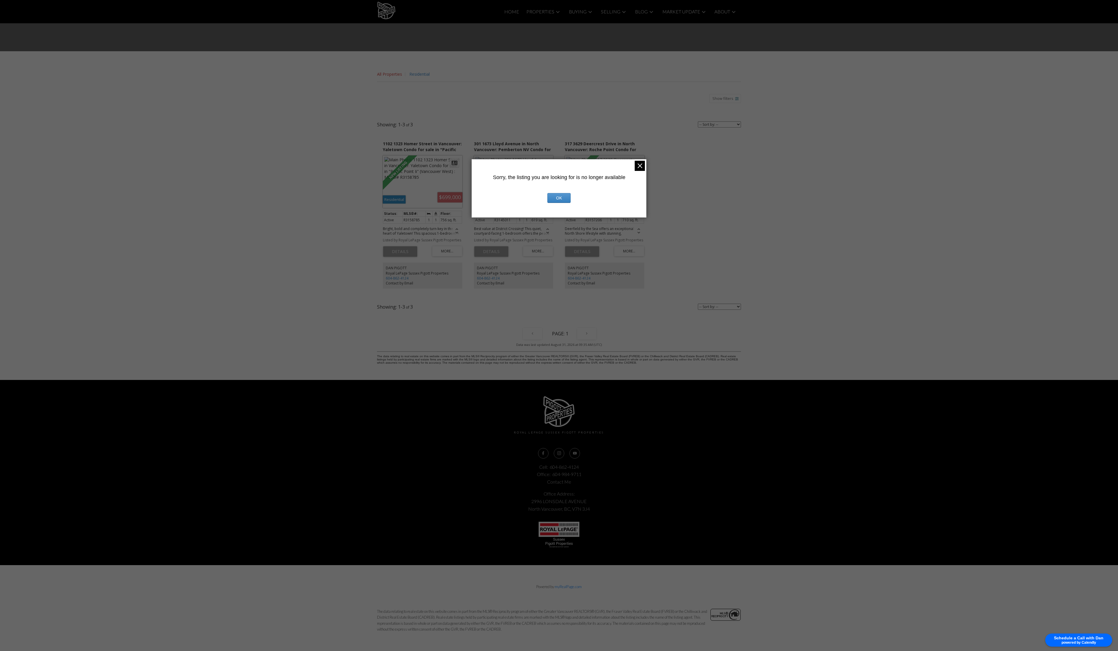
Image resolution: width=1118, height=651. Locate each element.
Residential (419, 74)
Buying (578, 11)
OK (559, 198)
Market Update (681, 11)
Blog (641, 11)
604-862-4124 (397, 278)
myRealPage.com (568, 586)
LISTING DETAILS (400, 251)
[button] (543, 453)
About (722, 11)
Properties (540, 11)
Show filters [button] (722, 98)
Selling (610, 11)
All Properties (389, 74)
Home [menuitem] (511, 11)
